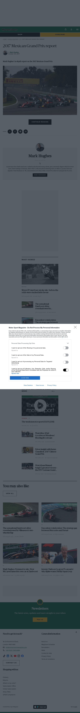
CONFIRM (25, 378)
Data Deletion (28, 385)
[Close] (76, 328)
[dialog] (40, 356)
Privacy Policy (51, 385)
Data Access (40, 385)
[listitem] (40, 343)
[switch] (66, 347)
